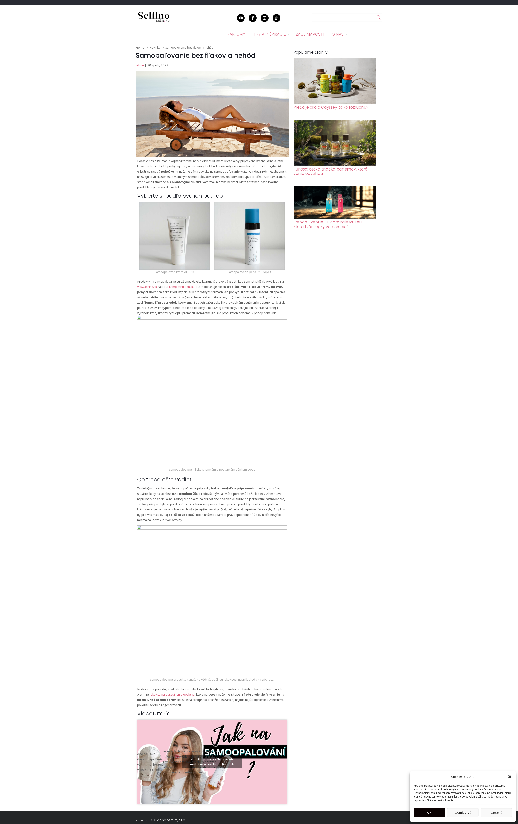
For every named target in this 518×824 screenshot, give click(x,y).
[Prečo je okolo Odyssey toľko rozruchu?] (335, 103)
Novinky (154, 47)
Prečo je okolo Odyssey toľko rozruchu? (331, 107)
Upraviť (496, 812)
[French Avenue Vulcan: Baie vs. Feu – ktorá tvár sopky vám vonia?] (335, 217)
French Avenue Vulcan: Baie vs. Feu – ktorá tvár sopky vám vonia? (329, 224)
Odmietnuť (463, 812)
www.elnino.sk (147, 287)
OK (429, 812)
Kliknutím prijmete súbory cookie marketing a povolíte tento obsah (212, 761)
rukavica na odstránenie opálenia (172, 694)
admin (140, 65)
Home (140, 47)
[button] (510, 777)
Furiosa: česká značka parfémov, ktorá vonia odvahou (331, 171)
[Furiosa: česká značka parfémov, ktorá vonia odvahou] (335, 164)
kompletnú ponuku (181, 287)
